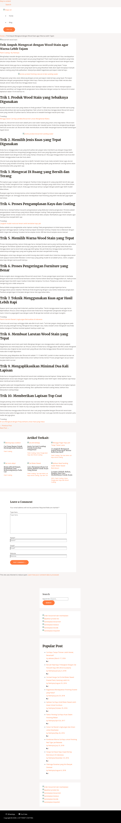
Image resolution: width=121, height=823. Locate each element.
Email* (12, 546)
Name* (12, 538)
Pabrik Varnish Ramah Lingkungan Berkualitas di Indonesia (21, 319)
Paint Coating (5, 53)
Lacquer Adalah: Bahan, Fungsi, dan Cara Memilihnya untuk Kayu (61, 473)
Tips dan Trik (44, 475)
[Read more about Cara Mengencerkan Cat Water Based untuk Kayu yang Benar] (34, 463)
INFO (52, 478)
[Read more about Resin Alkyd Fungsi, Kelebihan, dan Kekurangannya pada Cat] (9, 463)
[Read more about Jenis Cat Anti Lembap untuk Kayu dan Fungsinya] (33, 443)
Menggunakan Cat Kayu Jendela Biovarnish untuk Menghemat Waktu (24, 119)
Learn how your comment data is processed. (43, 575)
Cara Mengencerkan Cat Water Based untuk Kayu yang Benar (37, 468)
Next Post (4, 428)
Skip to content (5, 1)
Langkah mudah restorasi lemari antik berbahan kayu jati (20, 223)
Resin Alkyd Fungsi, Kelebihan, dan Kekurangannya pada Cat (13, 469)
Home (11, 16)
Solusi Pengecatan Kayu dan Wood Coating (37, 454)
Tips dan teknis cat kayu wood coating (61, 456)
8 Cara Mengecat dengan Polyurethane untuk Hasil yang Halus (22, 422)
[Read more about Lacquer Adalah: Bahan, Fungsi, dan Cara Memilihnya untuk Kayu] (61, 468)
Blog (10, 22)
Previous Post (6, 426)
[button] (7, 4)
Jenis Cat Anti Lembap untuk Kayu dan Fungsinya (36, 448)
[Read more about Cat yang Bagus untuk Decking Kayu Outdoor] (12, 443)
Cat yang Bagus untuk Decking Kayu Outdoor (13, 447)
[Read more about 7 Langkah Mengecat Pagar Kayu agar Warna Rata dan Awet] (61, 445)
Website (13, 553)
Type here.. (14, 512)
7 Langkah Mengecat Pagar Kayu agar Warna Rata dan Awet (61, 450)
